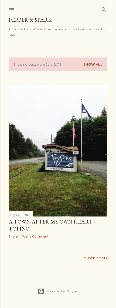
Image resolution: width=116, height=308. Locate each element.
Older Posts (95, 258)
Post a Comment (35, 236)
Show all (93, 64)
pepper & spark (30, 19)
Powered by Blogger (62, 291)
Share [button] (13, 236)
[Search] (104, 8)
